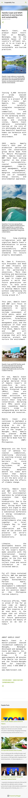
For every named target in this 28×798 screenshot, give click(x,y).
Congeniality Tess (9, 2)
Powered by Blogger (15, 796)
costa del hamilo (6, 680)
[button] (3, 22)
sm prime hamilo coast (8, 682)
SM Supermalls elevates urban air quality (11, 750)
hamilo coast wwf (18, 680)
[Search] (26, 2)
